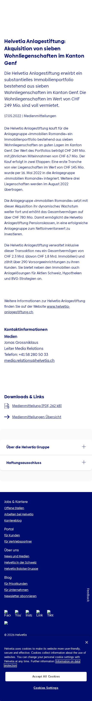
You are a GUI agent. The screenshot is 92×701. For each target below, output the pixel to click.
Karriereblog (13, 520)
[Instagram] (29, 615)
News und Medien (16, 556)
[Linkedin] (39, 615)
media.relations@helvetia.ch (29, 360)
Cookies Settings (46, 687)
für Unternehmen (16, 590)
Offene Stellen (14, 508)
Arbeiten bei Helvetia (18, 514)
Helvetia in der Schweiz (20, 562)
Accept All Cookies (46, 676)
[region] (46, 668)
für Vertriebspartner (18, 541)
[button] (46, 447)
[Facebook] (7, 615)
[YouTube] (18, 615)
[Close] (86, 642)
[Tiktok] (50, 615)
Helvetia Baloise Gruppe (21, 569)
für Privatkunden (16, 584)
